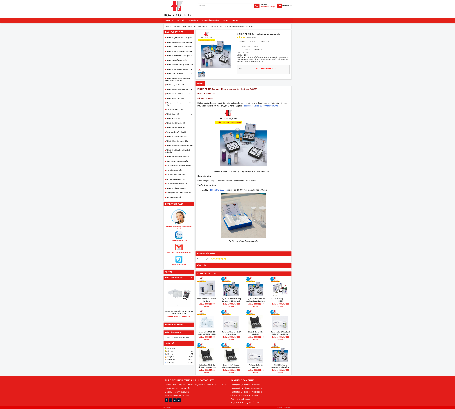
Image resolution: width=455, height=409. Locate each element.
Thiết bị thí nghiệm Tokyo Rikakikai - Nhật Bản (178, 151)
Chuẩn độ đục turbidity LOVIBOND (255, 333)
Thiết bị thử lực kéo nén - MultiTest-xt (246, 392)
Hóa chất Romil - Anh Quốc (175, 175)
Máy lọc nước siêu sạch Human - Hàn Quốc (178, 104)
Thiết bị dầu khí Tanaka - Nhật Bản (177, 157)
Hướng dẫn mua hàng (210, 20)
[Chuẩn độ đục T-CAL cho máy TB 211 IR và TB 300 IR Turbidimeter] (231, 353)
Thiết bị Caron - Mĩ (172, 114)
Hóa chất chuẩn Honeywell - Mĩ (176, 184)
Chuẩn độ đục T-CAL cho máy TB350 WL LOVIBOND (207, 366)
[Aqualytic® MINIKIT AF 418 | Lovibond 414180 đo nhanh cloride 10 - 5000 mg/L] (231, 287)
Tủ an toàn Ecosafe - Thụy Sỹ (176, 132)
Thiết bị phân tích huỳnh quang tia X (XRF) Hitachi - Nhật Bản (177, 79)
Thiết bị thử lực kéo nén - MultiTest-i (245, 385)
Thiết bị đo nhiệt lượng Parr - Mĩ (177, 69)
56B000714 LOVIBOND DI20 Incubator (206, 300)
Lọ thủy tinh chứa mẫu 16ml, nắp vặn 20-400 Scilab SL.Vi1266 (179, 312)
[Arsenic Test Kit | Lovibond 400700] (280, 287)
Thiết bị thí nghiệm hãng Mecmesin (178, 337)
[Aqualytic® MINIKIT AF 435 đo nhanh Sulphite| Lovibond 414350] (256, 287)
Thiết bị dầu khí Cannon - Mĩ (175, 127)
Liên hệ (235, 20)
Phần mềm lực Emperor (240, 399)
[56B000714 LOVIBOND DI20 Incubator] (206, 287)
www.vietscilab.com (181, 395)
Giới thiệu (181, 20)
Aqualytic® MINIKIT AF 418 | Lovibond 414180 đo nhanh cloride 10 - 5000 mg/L (231, 301)
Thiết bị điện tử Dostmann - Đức (177, 141)
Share (242, 41)
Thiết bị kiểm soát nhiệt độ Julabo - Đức (179, 65)
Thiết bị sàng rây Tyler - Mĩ (175, 85)
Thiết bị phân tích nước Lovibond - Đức (179, 145)
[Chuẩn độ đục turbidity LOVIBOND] (256, 320)
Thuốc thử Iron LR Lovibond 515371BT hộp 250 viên (280, 333)
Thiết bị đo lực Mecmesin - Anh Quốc (178, 38)
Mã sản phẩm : (246, 47)
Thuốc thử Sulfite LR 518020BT (256, 366)
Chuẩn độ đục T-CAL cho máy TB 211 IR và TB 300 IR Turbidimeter (231, 367)
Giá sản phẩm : (245, 69)
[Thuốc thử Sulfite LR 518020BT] (256, 353)
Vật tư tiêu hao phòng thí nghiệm (177, 161)
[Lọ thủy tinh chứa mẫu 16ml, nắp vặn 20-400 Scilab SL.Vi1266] (179, 295)
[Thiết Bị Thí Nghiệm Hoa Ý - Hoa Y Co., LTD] (177, 16)
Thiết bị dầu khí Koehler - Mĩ (175, 123)
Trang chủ (169, 20)
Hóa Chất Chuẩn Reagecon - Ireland (178, 166)
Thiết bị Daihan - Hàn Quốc (175, 98)
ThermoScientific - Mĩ (173, 197)
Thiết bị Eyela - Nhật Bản (174, 74)
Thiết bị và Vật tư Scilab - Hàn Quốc (178, 56)
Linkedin (265, 41)
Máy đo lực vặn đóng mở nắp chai (244, 403)
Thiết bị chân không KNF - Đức (176, 60)
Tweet (253, 41)
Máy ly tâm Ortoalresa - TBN (176, 179)
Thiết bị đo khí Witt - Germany (176, 188)
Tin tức (226, 20)
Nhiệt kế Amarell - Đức (174, 170)
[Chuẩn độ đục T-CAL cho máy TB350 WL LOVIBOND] (206, 353)
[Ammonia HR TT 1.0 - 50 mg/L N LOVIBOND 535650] (206, 320)
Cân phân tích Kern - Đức (175, 109)
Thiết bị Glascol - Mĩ (173, 118)
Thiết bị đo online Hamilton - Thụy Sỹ (178, 51)
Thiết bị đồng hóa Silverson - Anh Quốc (179, 42)
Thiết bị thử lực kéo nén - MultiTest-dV (246, 388)
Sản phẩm (193, 20)
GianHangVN (287, 407)
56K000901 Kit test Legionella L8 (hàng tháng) (280, 366)
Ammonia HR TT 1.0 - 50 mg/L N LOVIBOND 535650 (207, 333)
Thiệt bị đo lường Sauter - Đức (176, 136)
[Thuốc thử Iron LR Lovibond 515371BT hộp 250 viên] (280, 320)
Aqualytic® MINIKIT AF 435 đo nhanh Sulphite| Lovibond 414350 (255, 301)
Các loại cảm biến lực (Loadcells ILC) (246, 395)
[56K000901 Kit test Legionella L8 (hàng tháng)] (280, 353)
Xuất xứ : (248, 50)
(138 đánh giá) (251, 37)
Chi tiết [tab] (200, 83)
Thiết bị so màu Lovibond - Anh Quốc (178, 47)
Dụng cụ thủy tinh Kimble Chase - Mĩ (178, 193)
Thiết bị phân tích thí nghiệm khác (177, 89)
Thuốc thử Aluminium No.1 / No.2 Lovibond (231, 333)
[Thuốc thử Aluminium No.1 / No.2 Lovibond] (231, 320)
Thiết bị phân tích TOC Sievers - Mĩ (177, 94)
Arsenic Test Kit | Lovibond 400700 (280, 300)
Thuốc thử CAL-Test (214, 190)
